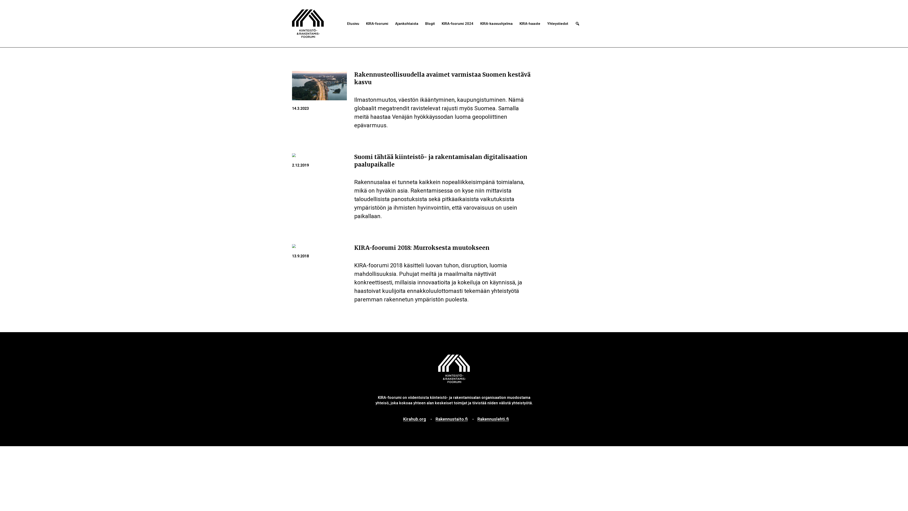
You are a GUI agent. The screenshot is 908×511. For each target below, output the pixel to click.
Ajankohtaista (406, 24)
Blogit (430, 24)
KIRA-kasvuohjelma (496, 24)
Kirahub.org (414, 419)
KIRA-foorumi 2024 (457, 24)
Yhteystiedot (557, 24)
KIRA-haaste (529, 24)
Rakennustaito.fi (452, 419)
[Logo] (308, 23)
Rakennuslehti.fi (493, 419)
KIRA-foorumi (377, 24)
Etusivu (353, 24)
